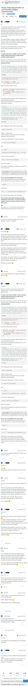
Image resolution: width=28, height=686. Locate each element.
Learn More (22, 684)
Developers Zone (11, 13)
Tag (4, 21)
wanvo (5, 635)
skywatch (6, 478)
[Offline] (2, 216)
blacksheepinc (7, 616)
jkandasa (6, 216)
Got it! (25, 681)
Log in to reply (23, 16)
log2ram (8, 207)
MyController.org (20, 678)
